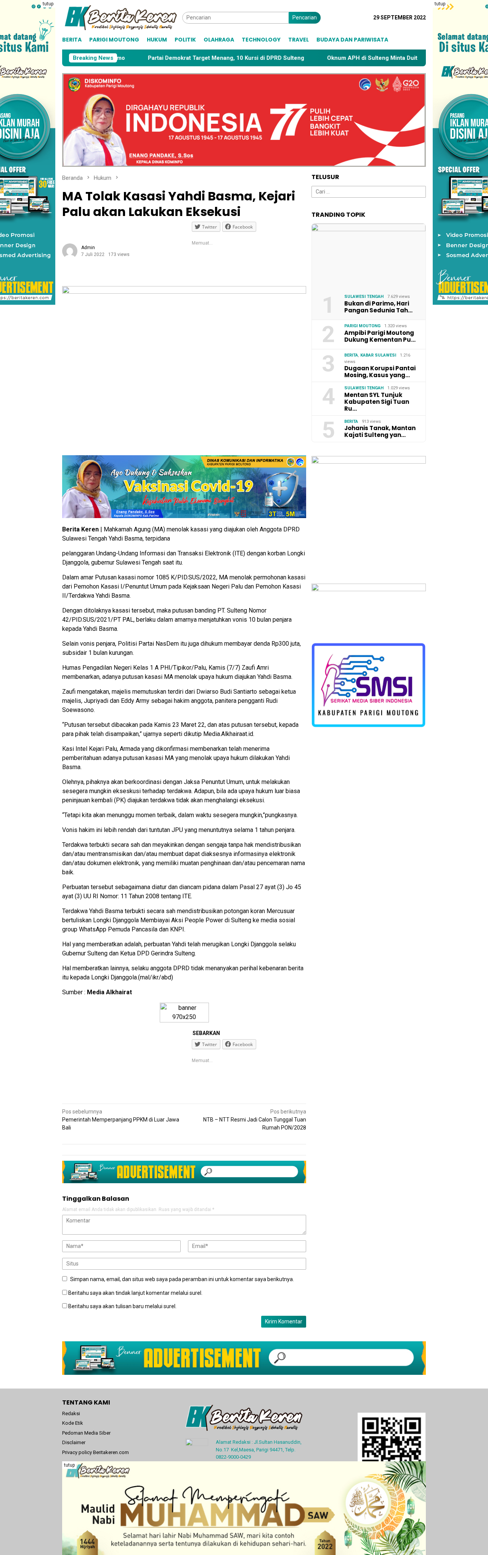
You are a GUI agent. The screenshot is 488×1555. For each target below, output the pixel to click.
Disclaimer (73, 1442)
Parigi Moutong (362, 325)
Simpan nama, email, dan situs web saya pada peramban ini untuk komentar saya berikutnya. (182, 1279)
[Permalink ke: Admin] (69, 251)
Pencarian (304, 17)
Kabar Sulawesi (378, 355)
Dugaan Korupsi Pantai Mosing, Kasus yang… (380, 372)
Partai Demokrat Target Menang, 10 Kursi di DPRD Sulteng (166, 57)
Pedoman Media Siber (86, 1433)
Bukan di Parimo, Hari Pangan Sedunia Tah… (378, 307)
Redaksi (71, 1413)
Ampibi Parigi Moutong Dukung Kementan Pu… (380, 336)
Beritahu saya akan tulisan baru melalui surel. (122, 1306)
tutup (48, 3)
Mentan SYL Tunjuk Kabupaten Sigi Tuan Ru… (376, 402)
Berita (351, 355)
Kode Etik (72, 1423)
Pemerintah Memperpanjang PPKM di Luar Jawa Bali (120, 1120)
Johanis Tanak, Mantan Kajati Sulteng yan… (380, 431)
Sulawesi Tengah (364, 296)
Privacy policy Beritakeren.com (95, 1452)
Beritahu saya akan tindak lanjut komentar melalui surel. (135, 1293)
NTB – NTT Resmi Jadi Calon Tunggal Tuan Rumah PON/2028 (254, 1120)
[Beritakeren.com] (122, 17)
